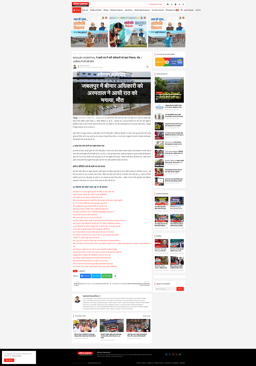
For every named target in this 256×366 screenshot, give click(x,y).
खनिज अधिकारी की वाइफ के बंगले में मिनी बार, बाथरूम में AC (90, 206)
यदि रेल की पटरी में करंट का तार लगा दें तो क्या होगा (87, 218)
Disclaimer (175, 363)
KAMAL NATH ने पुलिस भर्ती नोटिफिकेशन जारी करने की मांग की (92, 255)
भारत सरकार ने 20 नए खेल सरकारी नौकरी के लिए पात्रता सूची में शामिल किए (95, 267)
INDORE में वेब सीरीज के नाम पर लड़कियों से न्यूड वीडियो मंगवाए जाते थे (93, 212)
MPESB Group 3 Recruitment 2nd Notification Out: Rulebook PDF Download (176, 207)
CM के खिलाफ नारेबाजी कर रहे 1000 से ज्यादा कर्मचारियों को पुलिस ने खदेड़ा (95, 249)
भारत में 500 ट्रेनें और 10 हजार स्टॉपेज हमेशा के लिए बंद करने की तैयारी (93, 232)
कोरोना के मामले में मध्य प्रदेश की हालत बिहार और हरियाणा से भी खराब (93, 264)
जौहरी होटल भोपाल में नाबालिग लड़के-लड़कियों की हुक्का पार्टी (90, 209)
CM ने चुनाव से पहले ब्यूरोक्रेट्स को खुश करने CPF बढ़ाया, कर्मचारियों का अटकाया (96, 223)
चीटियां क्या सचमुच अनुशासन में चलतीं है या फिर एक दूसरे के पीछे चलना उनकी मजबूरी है (97, 200)
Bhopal (106, 10)
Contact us (149, 363)
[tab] (76, 10)
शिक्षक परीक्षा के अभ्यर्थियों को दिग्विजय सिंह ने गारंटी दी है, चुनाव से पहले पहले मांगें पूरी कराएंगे (177, 267)
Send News (129, 10)
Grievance (167, 363)
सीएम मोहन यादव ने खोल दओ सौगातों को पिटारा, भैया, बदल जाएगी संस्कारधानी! (137, 335)
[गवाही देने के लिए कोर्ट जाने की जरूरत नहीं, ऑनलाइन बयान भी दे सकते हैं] (159, 126)
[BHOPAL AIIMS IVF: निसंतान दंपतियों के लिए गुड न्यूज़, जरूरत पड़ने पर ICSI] (159, 163)
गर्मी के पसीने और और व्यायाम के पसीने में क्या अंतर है (87, 197)
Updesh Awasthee (91, 296)
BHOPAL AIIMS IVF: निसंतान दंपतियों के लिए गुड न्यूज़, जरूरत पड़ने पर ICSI (174, 161)
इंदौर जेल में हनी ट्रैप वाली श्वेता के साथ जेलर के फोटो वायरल (90, 261)
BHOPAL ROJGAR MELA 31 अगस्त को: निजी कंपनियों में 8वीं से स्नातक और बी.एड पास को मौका (161, 250)
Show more (146, 316)
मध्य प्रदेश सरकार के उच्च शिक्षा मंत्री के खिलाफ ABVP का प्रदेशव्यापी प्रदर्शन (161, 224)
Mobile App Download (142, 10)
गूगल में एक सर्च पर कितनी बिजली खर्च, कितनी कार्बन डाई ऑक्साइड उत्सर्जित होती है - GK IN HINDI (174, 180)
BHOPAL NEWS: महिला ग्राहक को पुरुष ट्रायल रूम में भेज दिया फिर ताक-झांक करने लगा (99, 221)
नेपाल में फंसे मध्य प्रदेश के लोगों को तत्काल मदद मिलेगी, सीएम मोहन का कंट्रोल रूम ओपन (177, 224)
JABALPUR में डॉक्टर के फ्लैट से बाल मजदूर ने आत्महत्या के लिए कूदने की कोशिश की (97, 252)
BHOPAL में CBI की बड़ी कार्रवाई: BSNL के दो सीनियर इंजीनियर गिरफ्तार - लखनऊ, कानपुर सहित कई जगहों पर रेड (176, 250)
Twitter (97, 276)
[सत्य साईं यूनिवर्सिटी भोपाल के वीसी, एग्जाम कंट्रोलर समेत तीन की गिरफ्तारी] (159, 117)
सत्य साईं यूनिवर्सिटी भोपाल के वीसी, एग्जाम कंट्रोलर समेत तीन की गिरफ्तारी (174, 115)
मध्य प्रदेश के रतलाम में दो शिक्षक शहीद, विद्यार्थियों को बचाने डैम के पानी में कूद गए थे (174, 134)
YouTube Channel (158, 10)
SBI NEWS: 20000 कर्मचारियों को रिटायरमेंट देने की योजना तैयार (92, 258)
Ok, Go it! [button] (9, 360)
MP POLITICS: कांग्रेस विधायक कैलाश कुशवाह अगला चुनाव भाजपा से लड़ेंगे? (173, 144)
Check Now (15, 356)
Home (78, 10)
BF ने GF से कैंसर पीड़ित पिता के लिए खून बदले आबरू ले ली (90, 203)
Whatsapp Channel (172, 10)
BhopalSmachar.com (94, 363)
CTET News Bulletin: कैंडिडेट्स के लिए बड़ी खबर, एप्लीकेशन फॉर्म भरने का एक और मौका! (174, 153)
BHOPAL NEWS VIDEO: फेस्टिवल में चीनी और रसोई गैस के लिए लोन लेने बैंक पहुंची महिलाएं (161, 267)
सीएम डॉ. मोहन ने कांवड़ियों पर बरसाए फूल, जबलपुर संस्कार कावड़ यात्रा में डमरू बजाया (85, 335)
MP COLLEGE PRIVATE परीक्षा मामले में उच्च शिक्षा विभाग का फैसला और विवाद (96, 241)
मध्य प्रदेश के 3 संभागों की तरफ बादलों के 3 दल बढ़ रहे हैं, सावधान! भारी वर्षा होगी (96, 235)
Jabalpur (80, 53)
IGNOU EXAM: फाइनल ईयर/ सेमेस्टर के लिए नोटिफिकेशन (90, 195)
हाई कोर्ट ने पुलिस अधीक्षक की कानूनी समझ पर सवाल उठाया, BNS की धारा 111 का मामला (111, 336)
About (144, 363)
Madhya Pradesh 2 (116, 10)
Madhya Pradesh (96, 10)
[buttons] (167, 4)
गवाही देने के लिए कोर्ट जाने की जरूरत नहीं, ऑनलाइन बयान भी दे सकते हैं (173, 124)
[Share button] (115, 276)
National (85, 10)
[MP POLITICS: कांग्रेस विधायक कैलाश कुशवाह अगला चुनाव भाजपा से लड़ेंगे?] (159, 145)
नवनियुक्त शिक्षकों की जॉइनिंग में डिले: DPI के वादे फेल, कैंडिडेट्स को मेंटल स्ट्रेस (173, 107)
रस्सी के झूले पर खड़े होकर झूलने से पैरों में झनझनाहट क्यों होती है (91, 229)
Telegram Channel (187, 10)
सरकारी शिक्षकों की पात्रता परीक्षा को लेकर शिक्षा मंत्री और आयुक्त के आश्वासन (173, 171)
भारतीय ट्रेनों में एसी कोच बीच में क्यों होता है (85, 215)
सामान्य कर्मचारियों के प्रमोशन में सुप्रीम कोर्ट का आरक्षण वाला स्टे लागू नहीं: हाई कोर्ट (96, 226)
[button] (177, 10)
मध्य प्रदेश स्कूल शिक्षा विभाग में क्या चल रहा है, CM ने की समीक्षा (160, 207)
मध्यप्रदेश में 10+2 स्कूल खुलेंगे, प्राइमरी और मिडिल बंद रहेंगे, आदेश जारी (93, 192)
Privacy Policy (158, 363)
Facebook (86, 276)
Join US (197, 10)
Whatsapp (107, 276)
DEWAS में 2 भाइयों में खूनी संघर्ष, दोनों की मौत (86, 238)
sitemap (182, 363)
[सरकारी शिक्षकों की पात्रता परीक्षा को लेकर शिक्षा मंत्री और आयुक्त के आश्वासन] (159, 172)
